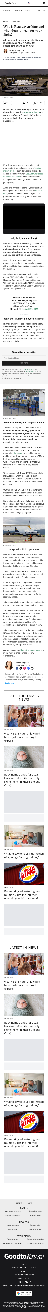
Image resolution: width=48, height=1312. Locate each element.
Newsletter (40, 103)
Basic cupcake (13, 1229)
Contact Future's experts (24, 1268)
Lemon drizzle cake (13, 1225)
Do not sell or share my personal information (24, 1285)
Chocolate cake (35, 1225)
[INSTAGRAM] (25, 668)
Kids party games (35, 1215)
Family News (16, 21)
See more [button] (24, 315)
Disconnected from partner (35, 1243)
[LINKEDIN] (29, 668)
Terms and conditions (24, 1275)
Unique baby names (22, 10)
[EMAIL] (33, 668)
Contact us (24, 1271)
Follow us (28, 103)
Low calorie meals (35, 1229)
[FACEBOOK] (17, 668)
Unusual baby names (35, 1211)
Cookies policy (24, 1282)
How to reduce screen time (12, 1211)
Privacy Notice (30, 371)
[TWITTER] (21, 668)
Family (5, 21)
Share (9, 103)
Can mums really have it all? (12, 1243)
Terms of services (29, 369)
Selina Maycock (17, 50)
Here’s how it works (22, 59)
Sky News (17, 453)
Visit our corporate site (31, 1303)
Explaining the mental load (35, 1239)
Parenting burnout (12, 1239)
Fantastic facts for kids (12, 1215)
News (33, 53)
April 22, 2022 (31, 309)
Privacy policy (24, 1278)
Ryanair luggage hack (30, 650)
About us (24, 1264)
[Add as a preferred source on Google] (24, 1293)
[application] (24, 217)
